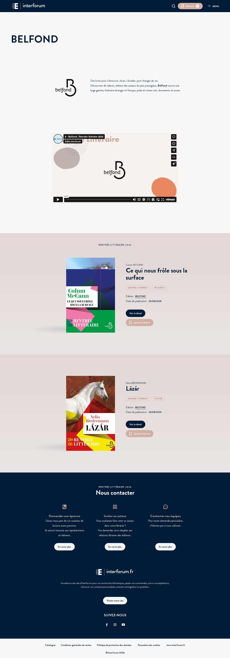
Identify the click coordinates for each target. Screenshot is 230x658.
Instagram (115, 624)
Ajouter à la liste (142, 322)
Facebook (106, 624)
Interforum (28, 6)
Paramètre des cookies (149, 645)
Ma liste (192, 6)
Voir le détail (135, 313)
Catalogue (50, 645)
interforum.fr (115, 572)
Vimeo (123, 624)
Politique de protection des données (114, 645)
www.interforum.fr (176, 645)
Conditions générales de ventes (76, 645)
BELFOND (140, 296)
